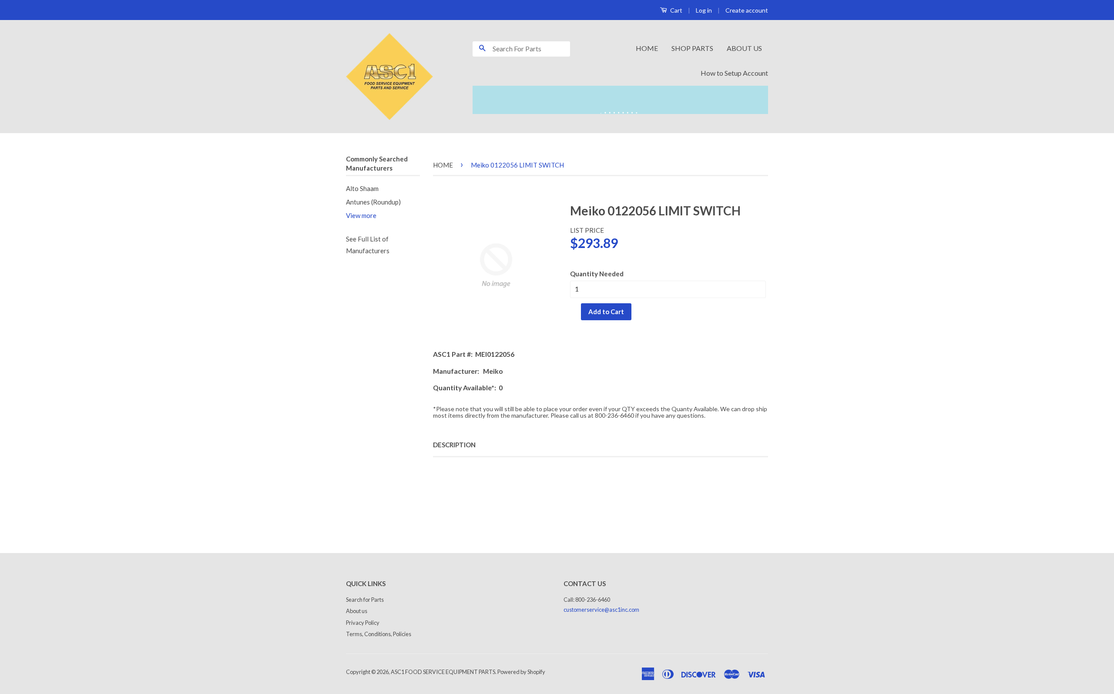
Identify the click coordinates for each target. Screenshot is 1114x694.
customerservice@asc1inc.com (601, 609)
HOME (647, 48)
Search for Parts (365, 599)
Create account (746, 10)
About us (356, 610)
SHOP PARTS (692, 48)
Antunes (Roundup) (373, 202)
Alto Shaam (362, 188)
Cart (675, 10)
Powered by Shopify (521, 671)
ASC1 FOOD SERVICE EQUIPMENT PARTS (443, 671)
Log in (704, 10)
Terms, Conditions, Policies (378, 633)
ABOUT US (744, 48)
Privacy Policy (362, 622)
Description (454, 445)
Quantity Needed (597, 274)
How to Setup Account (734, 73)
